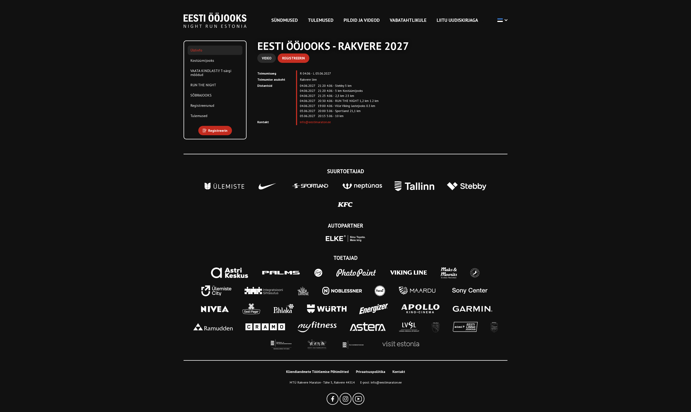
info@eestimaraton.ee (315, 122)
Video (266, 58)
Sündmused (284, 20)
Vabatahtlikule (408, 20)
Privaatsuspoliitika (370, 371)
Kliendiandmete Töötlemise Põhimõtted (317, 371)
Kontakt (398, 371)
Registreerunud (202, 105)
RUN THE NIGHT (203, 85)
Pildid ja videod (362, 20)
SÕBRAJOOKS (201, 95)
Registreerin (293, 58)
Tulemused (320, 20)
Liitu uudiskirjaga (457, 20)
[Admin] (1, 2)
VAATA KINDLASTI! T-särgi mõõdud (210, 72)
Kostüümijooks (202, 60)
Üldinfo (196, 50)
